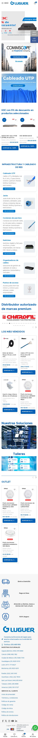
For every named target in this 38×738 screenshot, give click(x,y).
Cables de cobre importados (26, 361)
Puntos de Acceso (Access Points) (26, 404)
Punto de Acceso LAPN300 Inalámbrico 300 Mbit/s (10, 544)
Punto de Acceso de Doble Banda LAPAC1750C (27, 504)
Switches (13, 140)
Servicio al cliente (10, 691)
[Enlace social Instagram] (9, 721)
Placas (5, 401)
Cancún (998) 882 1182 (9, 654)
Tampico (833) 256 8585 (10, 684)
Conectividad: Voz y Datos (9, 399)
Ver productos (9, 188)
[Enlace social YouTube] (12, 721)
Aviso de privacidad (8, 694)
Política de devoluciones (10, 715)
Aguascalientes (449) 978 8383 (12, 651)
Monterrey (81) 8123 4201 (10, 668)
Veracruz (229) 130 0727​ (10, 687)
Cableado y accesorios (10, 359)
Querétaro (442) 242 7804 (11, 677)
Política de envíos (7, 712)
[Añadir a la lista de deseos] (16, 120)
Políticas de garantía (8, 701)
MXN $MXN (33, 33)
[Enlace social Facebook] (3, 721)
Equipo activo (6, 140)
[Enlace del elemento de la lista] (19, 644)
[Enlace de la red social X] (6, 721)
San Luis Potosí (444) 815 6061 (12, 680)
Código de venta (7, 705)
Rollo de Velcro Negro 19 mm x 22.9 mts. (9, 354)
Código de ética (7, 708)
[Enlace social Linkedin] (16, 721)
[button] (10, 148)
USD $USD (33, 40)
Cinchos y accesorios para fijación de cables (9, 361)
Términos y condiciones (10, 698)
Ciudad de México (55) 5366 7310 (13, 658)
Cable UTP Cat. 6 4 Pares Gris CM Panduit (27, 354)
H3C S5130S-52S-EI (26, 136)
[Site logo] (19, 3)
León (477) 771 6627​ (9, 665)
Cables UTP (24, 364)
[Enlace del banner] (19, 56)
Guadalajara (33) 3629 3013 (11, 661)
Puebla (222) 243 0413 (9, 673)
